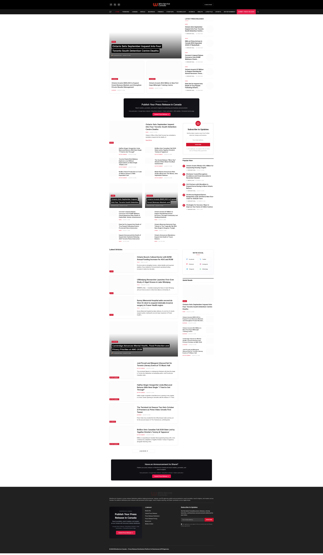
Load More (142, 451)
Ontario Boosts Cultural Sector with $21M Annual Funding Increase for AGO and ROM (155, 258)
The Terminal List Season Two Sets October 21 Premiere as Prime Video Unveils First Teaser (155, 409)
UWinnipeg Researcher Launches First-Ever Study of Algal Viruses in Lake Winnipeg (155, 281)
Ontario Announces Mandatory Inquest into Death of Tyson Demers (165, 237)
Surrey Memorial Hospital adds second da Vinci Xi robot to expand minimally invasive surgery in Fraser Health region (155, 302)
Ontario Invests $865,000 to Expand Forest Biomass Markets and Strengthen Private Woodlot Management (126, 85)
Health (200, 11)
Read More (149, 140)
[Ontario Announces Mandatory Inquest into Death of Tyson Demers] (149, 237)
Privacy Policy (197, 150)
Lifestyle (209, 11)
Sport (186, 38)
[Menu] (110, 12)
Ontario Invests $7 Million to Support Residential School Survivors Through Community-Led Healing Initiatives (194, 71)
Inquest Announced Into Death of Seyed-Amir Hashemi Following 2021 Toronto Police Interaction (130, 237)
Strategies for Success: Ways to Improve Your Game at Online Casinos (199, 206)
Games (156, 230)
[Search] (258, 12)
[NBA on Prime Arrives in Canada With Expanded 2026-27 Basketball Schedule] (210, 43)
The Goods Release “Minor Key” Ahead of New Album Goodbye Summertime (165, 162)
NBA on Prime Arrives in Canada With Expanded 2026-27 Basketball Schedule (193, 43)
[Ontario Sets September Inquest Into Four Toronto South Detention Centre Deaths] (145, 38)
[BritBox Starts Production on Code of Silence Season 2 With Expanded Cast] (113, 173)
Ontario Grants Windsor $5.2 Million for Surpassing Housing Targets (199, 166)
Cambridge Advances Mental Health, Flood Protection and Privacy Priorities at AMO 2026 (192, 340)
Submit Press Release (246, 11)
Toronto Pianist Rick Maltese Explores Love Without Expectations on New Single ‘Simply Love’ (128, 161)
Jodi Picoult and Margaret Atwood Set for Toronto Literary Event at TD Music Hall (154, 364)
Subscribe (208, 4)
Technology (181, 11)
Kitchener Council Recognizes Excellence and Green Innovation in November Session (198, 176)
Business (151, 11)
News (113, 41)
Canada (135, 11)
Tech (111, 271)
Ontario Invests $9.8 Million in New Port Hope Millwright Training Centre (163, 84)
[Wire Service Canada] (161, 4)
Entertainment (229, 11)
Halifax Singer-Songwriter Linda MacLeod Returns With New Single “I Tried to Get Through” (130, 150)
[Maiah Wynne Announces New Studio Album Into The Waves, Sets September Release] (149, 173)
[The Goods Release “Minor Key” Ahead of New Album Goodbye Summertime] (149, 161)
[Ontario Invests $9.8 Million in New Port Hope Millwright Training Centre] (164, 70)
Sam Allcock (191, 180)
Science (192, 11)
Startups (170, 11)
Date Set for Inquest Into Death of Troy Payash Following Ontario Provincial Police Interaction (194, 86)
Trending (125, 11)
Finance (161, 11)
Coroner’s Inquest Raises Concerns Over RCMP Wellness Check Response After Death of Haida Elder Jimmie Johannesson (194, 57)
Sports (218, 11)
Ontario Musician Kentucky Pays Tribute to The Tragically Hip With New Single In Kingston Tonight (166, 226)
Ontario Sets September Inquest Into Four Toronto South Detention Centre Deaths (194, 29)
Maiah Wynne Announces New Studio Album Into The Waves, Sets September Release (166, 173)
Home (117, 11)
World (142, 11)
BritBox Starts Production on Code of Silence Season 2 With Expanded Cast (130, 173)
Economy (114, 341)
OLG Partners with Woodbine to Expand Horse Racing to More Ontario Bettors (199, 186)
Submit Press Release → (161, 114)
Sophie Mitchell (118, 55)
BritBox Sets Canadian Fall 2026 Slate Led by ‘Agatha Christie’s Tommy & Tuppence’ (165, 150)
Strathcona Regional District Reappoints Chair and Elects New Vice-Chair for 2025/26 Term (200, 196)
